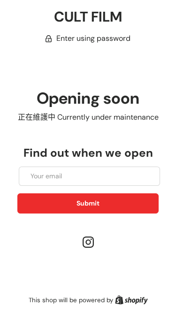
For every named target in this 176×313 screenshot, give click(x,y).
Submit (88, 203)
